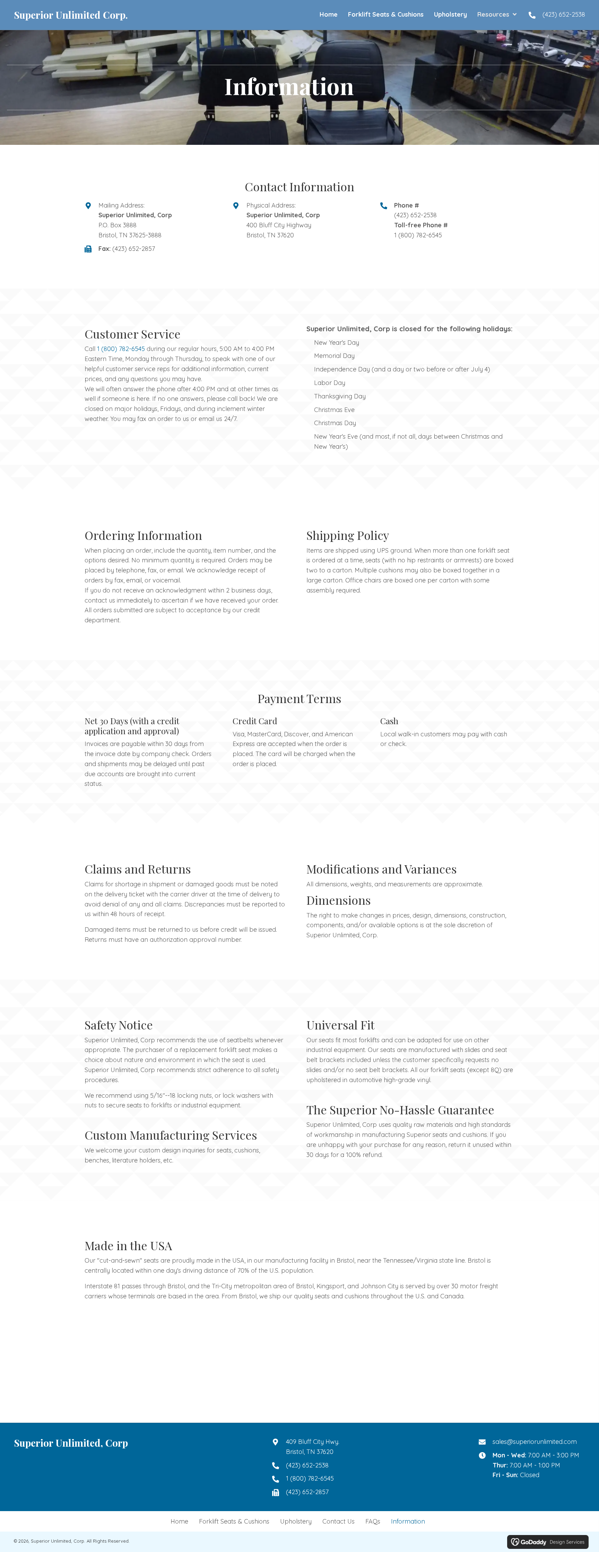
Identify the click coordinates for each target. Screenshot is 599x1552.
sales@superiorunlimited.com (535, 1442)
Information (408, 1521)
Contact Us (338, 1521)
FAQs (372, 1521)
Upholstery (296, 1521)
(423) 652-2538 (563, 14)
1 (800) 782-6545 (418, 235)
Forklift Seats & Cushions (234, 1521)
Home (179, 1521)
